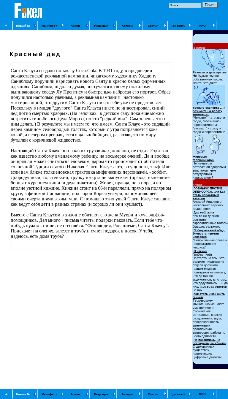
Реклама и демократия (210, 72)
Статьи (153, 25)
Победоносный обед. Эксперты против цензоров (209, 233)
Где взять (178, 25)
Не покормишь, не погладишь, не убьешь (209, 341)
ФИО (202, 25)
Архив (75, 25)
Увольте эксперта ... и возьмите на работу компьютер (209, 111)
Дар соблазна (204, 212)
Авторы (127, 25)
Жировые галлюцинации (203, 158)
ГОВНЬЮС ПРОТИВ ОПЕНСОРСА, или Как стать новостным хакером (209, 193)
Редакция (101, 25)
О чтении (200, 251)
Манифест (49, 25)
